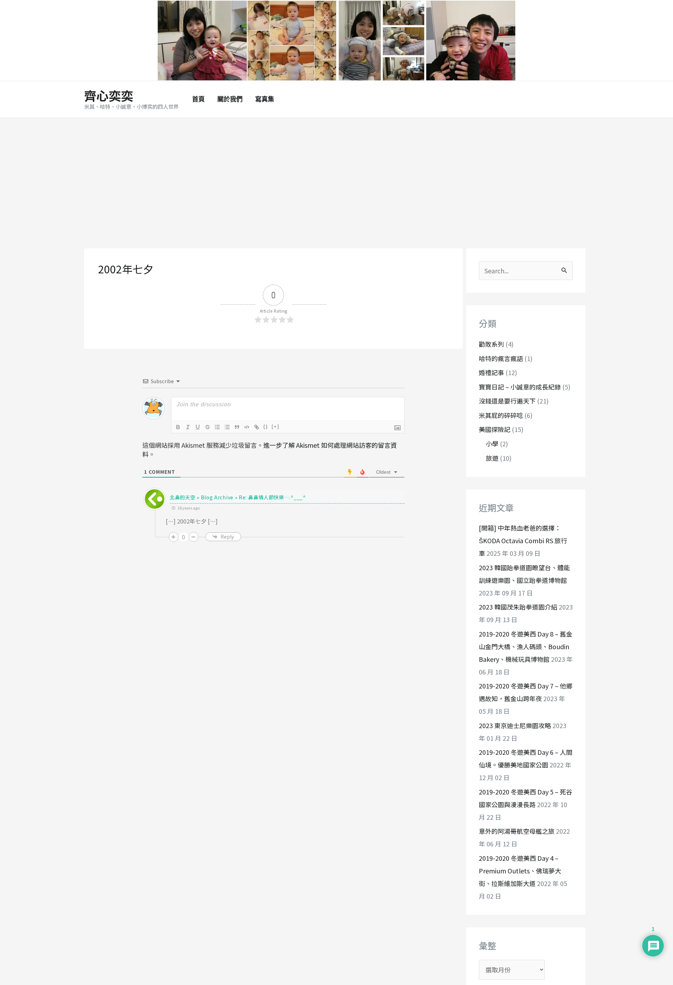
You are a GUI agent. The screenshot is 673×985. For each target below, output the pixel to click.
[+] (275, 426)
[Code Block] (247, 427)
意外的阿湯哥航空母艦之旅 (517, 831)
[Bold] (178, 427)
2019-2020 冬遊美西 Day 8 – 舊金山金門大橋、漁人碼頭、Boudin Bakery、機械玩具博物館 (525, 646)
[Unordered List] (227, 427)
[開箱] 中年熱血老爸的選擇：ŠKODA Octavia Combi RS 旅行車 (523, 541)
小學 (492, 443)
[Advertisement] (336, 170)
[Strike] (207, 427)
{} (265, 426)
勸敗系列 (491, 344)
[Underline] (198, 427)
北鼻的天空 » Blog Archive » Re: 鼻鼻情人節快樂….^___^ (238, 497)
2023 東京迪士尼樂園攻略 (515, 725)
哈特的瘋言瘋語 (501, 358)
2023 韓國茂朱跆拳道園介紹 (518, 607)
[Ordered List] (217, 427)
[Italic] (188, 427)
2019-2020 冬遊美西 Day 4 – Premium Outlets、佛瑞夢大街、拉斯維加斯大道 (520, 870)
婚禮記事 (491, 372)
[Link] (256, 427)
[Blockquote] (237, 427)
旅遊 (492, 457)
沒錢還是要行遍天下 (507, 401)
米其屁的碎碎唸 (501, 415)
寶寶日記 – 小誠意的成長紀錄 (520, 386)
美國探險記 (494, 429)
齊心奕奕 (108, 95)
